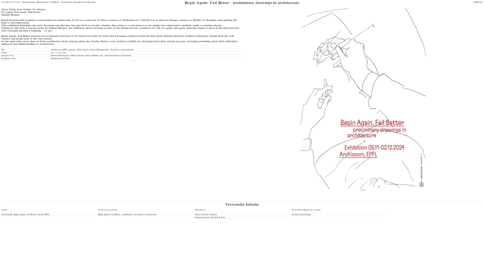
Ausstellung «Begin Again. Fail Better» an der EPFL (25, 214)
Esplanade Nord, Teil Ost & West (210, 217)
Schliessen (478, 2)
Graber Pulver (11, 2)
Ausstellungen (28, 2)
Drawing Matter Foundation (118, 55)
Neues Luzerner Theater (206, 214)
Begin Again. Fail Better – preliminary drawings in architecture (127, 214)
